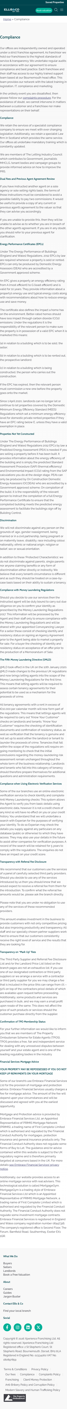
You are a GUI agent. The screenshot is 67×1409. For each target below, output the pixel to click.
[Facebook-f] (7, 1327)
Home (7, 19)
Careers (8, 1289)
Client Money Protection (37, 1379)
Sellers (7, 1267)
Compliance (27, 1374)
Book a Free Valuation (16, 1274)
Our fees (10, 1374)
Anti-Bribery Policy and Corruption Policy (30, 1384)
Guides (7, 1292)
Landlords (9, 1270)
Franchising (12, 1379)
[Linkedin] (28, 1327)
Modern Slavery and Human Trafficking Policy (32, 1390)
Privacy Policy (39, 1369)
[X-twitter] (38, 1327)
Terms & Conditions (15, 1369)
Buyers (7, 1263)
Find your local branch (17, 1310)
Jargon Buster (11, 1296)
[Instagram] (17, 1327)
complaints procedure (37, 97)
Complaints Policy (49, 1374)
